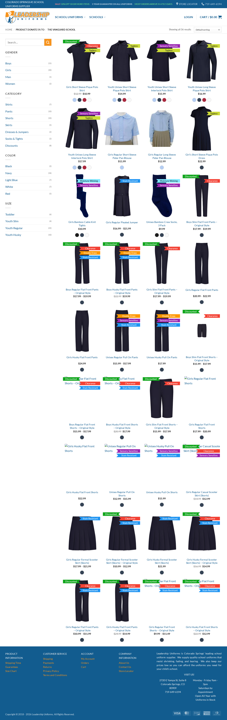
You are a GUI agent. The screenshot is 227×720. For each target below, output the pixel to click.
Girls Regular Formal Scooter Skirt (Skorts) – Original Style (122, 561)
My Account (88, 658)
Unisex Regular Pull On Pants (122, 357)
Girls (8, 70)
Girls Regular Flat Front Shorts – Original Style (162, 628)
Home (8, 29)
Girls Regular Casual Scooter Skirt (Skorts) (201, 494)
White (9, 186)
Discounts (11, 145)
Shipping (48, 658)
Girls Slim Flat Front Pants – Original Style (161, 291)
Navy (8, 173)
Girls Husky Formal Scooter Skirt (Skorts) (162, 561)
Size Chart (10, 670)
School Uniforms (69, 17)
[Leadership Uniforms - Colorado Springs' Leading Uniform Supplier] (27, 17)
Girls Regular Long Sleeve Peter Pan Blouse (162, 156)
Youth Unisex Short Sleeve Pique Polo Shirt (122, 88)
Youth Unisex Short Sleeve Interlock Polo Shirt (162, 88)
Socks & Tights (14, 138)
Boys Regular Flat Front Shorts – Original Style (82, 426)
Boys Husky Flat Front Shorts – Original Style (122, 426)
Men (8, 77)
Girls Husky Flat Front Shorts (82, 492)
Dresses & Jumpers (17, 132)
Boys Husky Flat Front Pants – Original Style (121, 291)
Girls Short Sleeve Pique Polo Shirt (82, 88)
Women (10, 83)
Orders (85, 662)
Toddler (10, 214)
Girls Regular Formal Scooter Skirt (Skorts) (82, 561)
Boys (8, 63)
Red (7, 193)
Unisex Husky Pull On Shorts (162, 492)
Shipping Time (13, 662)
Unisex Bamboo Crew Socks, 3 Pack (161, 223)
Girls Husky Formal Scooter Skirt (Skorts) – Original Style (201, 561)
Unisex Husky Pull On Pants (162, 357)
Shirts (8, 104)
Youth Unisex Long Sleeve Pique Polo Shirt (202, 88)
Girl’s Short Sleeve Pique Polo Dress (202, 156)
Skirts (8, 125)
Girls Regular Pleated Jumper (122, 222)
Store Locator (126, 670)
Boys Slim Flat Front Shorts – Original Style (202, 359)
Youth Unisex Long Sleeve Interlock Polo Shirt (82, 156)
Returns (47, 666)
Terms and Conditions (55, 675)
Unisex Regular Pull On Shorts (122, 494)
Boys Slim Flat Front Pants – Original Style (201, 223)
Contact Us (125, 666)
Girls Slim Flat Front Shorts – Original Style (162, 426)
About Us (124, 662)
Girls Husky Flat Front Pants (82, 357)
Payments (48, 662)
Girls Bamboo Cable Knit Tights (82, 223)
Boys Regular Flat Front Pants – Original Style (82, 291)
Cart (83, 666)
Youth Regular (14, 228)
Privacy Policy (51, 670)
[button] (188, 17)
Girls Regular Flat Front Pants (202, 289)
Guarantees (11, 666)
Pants (8, 111)
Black (8, 166)
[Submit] (47, 42)
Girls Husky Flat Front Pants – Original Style (121, 628)
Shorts (9, 118)
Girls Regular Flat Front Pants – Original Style (82, 628)
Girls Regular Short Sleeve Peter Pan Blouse (122, 156)
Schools (96, 17)
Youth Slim (11, 221)
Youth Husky (13, 234)
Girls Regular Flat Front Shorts (202, 426)
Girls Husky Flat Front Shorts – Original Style (202, 628)
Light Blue (11, 180)
